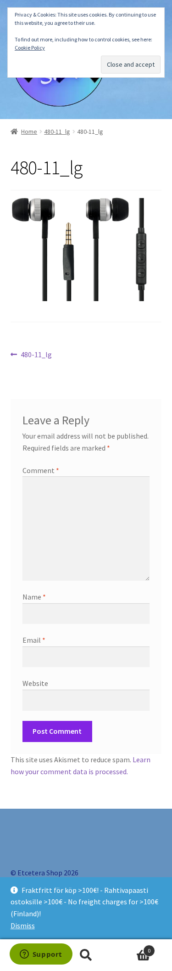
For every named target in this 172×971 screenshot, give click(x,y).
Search (86, 955)
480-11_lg (57, 131)
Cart (132, 947)
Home (29, 131)
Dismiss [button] (23, 925)
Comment (40, 470)
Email (33, 640)
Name (34, 596)
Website (35, 683)
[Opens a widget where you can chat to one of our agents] (40, 954)
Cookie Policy (30, 47)
